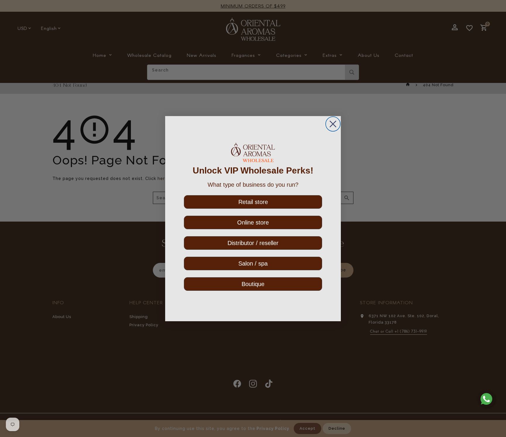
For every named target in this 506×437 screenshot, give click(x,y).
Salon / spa (253, 263)
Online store (253, 222)
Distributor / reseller (253, 243)
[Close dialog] (333, 124)
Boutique (253, 284)
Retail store (253, 202)
